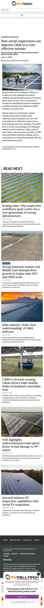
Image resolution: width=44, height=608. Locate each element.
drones (17, 147)
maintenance (24, 147)
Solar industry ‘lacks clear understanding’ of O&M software (19, 328)
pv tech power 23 (7, 149)
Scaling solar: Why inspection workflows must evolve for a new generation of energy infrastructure (21, 211)
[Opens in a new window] (7, 559)
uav (14, 149)
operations (36, 147)
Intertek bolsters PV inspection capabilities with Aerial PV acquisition (20, 501)
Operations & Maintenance (11, 60)
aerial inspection (9, 147)
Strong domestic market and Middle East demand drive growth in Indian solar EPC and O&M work (21, 272)
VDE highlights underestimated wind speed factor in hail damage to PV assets (20, 445)
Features (5, 37)
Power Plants (24, 60)
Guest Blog (14, 37)
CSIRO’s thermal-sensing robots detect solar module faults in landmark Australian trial (21, 384)
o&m (30, 147)
